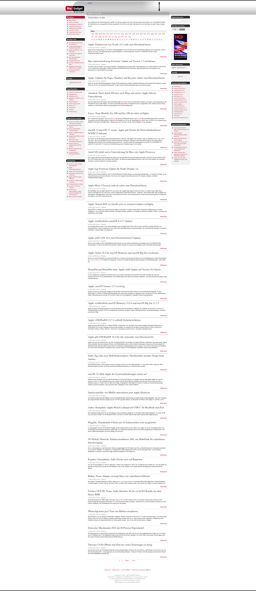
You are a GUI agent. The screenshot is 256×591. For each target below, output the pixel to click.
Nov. (126, 37)
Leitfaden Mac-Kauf (74, 61)
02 (94, 39)
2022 (148, 34)
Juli (113, 37)
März (100, 37)
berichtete (124, 102)
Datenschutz (116, 570)
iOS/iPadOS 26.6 (178, 112)
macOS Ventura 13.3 (96, 260)
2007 (92, 34)
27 (152, 39)
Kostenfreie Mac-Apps (75, 32)
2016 (126, 34)
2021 (144, 34)
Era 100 (139, 118)
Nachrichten (72, 20)
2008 (96, 34)
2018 (133, 34)
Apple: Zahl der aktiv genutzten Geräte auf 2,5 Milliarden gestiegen (181, 154)
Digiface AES (119, 500)
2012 (111, 34)
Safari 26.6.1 (177, 86)
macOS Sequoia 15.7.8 (180, 108)
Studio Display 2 (73, 102)
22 (141, 39)
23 (143, 39)
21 (138, 39)
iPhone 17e (72, 105)
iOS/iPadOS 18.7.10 (179, 92)
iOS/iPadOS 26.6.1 (179, 90)
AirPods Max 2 (73, 111)
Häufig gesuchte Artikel (75, 28)
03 (96, 39)
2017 (129, 34)
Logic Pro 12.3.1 (178, 94)
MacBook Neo (73, 94)
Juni (109, 37)
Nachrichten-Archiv (74, 34)
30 (159, 39)
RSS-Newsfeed (181, 67)
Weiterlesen (163, 57)
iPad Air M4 (72, 107)
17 (129, 39)
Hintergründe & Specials (75, 24)
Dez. (129, 37)
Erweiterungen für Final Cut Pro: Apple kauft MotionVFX (180, 149)
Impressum (107, 570)
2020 (141, 34)
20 (136, 39)
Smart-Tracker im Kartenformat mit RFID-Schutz (75, 145)
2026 (163, 34)
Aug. (116, 37)
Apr (103, 37)
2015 (122, 34)
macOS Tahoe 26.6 (179, 106)
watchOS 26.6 (178, 114)
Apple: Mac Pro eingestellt (76, 171)
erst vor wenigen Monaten (125, 481)
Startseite (90, 13)
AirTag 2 (71, 109)
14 (122, 39)
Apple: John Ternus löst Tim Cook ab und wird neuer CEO (180, 143)
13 (120, 39)
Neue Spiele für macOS (75, 196)
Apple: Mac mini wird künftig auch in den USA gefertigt (180, 159)
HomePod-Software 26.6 (181, 117)
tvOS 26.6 (176, 115)
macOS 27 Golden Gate (75, 92)
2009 (100, 34)
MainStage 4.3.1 (178, 96)
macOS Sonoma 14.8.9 (180, 102)
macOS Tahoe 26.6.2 (180, 88)
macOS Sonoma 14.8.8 (180, 110)
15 (124, 39)
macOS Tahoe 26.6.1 (180, 98)
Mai (106, 37)
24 (145, 39)
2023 (99, 13)
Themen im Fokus (74, 30)
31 (161, 39)
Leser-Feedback (126, 570)
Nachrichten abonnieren (139, 570)
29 (157, 39)
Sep (119, 37)
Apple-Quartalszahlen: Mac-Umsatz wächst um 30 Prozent (181, 129)
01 (92, 39)
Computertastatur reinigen (76, 184)
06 (103, 39)
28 (154, 39)
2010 (103, 34)
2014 (118, 34)
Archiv (96, 13)
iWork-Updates (178, 104)
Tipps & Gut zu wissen (75, 26)
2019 (137, 34)
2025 (159, 34)
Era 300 (115, 118)
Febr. (96, 37)
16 (127, 39)
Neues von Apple (73, 22)
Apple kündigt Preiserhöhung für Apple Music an (180, 134)
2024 (156, 34)
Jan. (92, 37)
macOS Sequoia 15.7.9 (180, 100)
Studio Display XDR (74, 103)
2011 (107, 34)
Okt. (122, 37)
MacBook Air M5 (73, 96)
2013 (115, 34)
